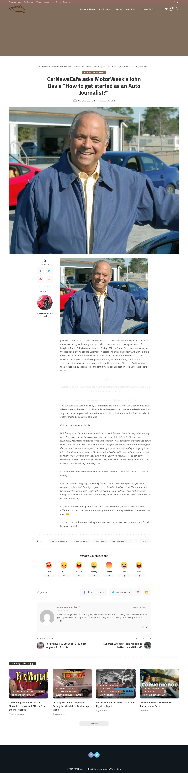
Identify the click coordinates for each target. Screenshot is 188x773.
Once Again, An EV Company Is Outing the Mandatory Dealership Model (71, 706)
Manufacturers (107, 695)
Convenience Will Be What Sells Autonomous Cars (157, 704)
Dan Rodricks (82, 541)
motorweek (118, 541)
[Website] (143, 627)
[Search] (176, 9)
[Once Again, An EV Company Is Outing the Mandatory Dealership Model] (72, 683)
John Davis (101, 541)
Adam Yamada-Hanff (86, 101)
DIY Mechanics (106, 688)
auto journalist (60, 541)
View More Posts (139, 607)
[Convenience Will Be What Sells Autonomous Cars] (159, 683)
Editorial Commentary (23, 695)
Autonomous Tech (152, 692)
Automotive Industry (94, 72)
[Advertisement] (94, 35)
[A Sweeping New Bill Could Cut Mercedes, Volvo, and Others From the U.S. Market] (28, 683)
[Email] (49, 279)
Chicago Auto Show (130, 359)
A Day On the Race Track (45, 315)
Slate (78, 695)
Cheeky (40, 692)
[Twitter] (177, 2)
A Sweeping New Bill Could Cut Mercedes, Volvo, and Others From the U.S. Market (27, 706)
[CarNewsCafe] (18, 9)
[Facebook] (174, 2)
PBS (133, 541)
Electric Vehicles (64, 695)
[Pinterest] (40, 279)
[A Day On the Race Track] (45, 302)
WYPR (145, 541)
